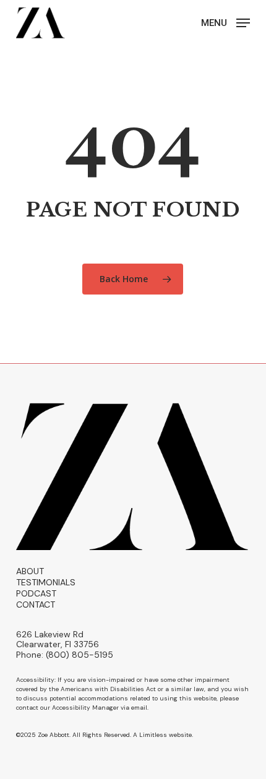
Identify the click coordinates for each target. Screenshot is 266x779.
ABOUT (30, 571)
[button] (225, 22)
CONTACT (35, 604)
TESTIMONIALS (45, 582)
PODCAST (36, 593)
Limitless (153, 735)
